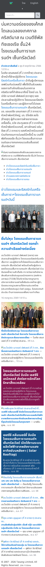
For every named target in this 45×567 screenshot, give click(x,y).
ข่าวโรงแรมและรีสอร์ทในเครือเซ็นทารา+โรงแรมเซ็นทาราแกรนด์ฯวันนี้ (20, 194)
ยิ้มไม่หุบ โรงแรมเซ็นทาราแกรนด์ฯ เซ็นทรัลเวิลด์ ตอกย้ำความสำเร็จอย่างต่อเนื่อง (21, 243)
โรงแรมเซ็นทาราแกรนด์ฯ (14, 108)
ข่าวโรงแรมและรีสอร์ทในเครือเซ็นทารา (23, 166)
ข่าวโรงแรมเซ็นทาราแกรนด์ (18, 172)
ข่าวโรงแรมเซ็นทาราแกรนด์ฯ (19, 169)
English (34, 3)
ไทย (23, 3)
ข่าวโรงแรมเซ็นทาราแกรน (17, 179)
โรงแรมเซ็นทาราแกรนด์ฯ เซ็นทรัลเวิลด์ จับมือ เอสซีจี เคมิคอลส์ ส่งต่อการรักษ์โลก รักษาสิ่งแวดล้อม (21, 377)
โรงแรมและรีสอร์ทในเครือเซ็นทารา (19, 79)
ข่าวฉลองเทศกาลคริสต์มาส (18, 176)
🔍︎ (38, 15)
